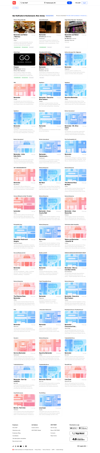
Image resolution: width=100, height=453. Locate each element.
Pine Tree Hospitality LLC (70, 139)
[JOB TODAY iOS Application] (74, 428)
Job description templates (19, 438)
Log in (84, 2)
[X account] (23, 446)
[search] (69, 2)
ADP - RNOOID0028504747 (20, 167)
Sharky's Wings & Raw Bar (20, 19)
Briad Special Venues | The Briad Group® (74, 309)
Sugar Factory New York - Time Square (73, 19)
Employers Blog (16, 433)
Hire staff (78, 2)
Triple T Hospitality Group (45, 281)
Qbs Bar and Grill (43, 252)
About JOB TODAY (55, 430)
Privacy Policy (38, 449)
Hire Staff (15, 427)
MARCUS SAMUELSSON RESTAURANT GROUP (75, 252)
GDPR (53, 449)
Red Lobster (42, 110)
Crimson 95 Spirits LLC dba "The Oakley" (23, 196)
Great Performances (18, 392)
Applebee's (41, 82)
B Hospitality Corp (18, 224)
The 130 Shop (42, 392)
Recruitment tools (17, 441)
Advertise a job (16, 430)
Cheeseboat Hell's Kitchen (45, 52)
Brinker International (69, 110)
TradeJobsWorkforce (18, 364)
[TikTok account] (13, 446)
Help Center (54, 435)
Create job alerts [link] (49, 15)
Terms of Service (46, 449)
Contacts (53, 433)
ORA (15, 82)
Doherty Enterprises (43, 167)
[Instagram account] (15, 446)
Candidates (15, 435)
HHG (15, 309)
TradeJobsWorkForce (70, 338)
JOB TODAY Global (36, 430)
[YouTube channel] (21, 446)
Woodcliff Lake (68, 364)
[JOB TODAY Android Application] (83, 428)
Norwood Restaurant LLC (19, 252)
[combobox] (32, 3)
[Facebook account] (18, 446)
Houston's (16, 338)
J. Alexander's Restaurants (45, 309)
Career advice (35, 427)
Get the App (54, 427)
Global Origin (17, 52)
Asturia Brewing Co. (43, 19)
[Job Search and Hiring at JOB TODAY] (14, 2)
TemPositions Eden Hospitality (72, 224)
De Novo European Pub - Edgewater (73, 52)
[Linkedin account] (26, 446)
